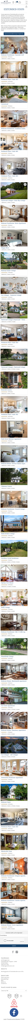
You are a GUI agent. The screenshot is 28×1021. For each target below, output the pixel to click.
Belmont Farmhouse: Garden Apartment (14, 900)
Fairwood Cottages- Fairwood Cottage (13, 367)
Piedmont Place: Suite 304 (9, 827)
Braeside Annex (6, 390)
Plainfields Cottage (7, 656)
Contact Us (4, 983)
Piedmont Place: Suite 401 (9, 151)
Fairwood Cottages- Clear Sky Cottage (13, 200)
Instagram (16, 952)
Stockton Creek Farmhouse (10, 558)
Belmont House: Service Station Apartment (14, 463)
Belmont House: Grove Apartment (12, 925)
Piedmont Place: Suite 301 (9, 414)
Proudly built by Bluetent (13, 1019)
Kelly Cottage (5, 607)
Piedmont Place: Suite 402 (9, 176)
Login (5, 1019)
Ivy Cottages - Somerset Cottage (11, 295)
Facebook (12, 952)
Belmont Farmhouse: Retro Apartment (13, 223)
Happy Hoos (5, 248)
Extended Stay (4, 979)
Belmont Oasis (6, 802)
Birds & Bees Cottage (8, 534)
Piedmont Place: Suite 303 (9, 342)
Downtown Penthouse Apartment (12, 777)
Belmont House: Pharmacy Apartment (13, 730)
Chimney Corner (6, 486)
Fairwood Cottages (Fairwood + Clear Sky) (14, 320)
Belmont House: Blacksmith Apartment (14, 681)
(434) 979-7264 (5, 964)
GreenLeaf (4, 104)
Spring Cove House (7, 583)
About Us (3, 982)
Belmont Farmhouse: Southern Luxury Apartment (14, 128)
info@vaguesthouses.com (7, 966)
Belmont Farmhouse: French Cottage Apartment (14, 509)
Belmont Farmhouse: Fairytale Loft (12, 55)
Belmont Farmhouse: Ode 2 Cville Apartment (14, 632)
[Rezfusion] (21, 996)
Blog (2, 980)
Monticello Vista (6, 851)
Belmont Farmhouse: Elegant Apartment (14, 876)
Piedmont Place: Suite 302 (9, 79)
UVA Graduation (5, 977)
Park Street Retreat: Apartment (11, 439)
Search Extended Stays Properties (14, 34)
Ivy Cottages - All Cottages (9, 755)
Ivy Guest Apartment (8, 705)
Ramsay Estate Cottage (8, 270)
